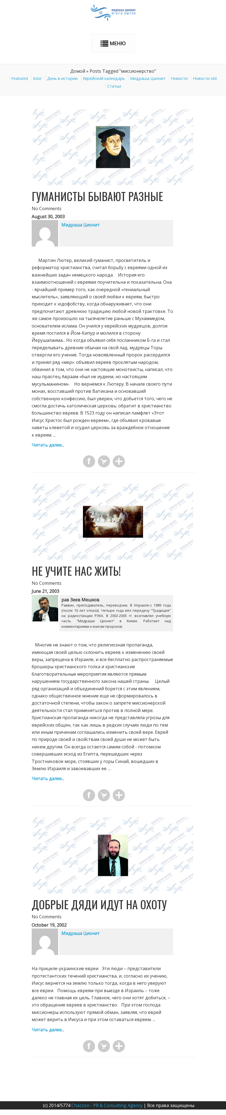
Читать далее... (48, 445)
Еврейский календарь (104, 78)
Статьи (114, 86)
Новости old (205, 78)
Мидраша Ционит (148, 78)
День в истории (62, 78)
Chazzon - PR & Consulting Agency (106, 1105)
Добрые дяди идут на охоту (99, 904)
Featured (19, 78)
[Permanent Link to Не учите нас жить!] (113, 558)
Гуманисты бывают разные (97, 196)
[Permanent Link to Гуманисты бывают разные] (113, 183)
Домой (77, 71)
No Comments (46, 208)
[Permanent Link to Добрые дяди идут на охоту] (113, 892)
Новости (179, 78)
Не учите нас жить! (76, 570)
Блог (37, 78)
